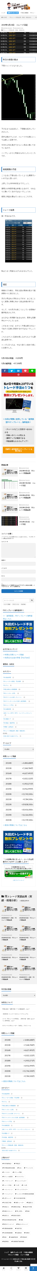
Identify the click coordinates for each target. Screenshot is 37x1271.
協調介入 (30, 1202)
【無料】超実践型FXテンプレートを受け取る (18, 450)
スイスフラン (20, 1176)
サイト (3, 576)
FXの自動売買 (8, 709)
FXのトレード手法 (9, 705)
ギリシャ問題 (18, 1172)
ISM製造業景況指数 (9, 1168)
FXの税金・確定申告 (10, 723)
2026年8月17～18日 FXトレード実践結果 (26, 978)
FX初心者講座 (24, 13)
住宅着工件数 (7, 1202)
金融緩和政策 (14, 1237)
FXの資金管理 (8, 677)
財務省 (27, 1233)
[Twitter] (11, 371)
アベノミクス (29, 1168)
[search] (32, 600)
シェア (11, 1269)
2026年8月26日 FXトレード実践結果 (27, 919)
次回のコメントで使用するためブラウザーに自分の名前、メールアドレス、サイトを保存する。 (18, 586)
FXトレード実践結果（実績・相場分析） (21, 17)
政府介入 (6, 1215)
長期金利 (24, 1237)
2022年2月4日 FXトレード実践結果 (27, 509)
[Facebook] (4, 371)
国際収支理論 (16, 1207)
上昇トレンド (7, 1198)
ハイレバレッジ (8, 1189)
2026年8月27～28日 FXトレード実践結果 (9, 919)
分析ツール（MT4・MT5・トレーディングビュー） (17, 714)
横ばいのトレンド (23, 1224)
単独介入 (6, 1207)
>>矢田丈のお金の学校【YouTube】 (16, 658)
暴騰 (21, 1220)
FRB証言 (18, 1163)
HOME (5, 17)
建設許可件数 (28, 1207)
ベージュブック (8, 1194)
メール (4, 568)
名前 (3, 560)
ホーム (3, 1269)
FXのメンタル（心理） (11, 693)
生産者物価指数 (8, 1233)
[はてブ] (18, 371)
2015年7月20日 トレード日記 (27, 484)
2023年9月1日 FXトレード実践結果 (27, 472)
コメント (4, 541)
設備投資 (19, 1233)
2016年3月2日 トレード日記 (27, 523)
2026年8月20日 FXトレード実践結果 (27, 958)
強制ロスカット (8, 1211)
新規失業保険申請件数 (10, 1220)
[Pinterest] (18, 375)
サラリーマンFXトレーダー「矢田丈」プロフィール (16, 1025)
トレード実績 (7, 604)
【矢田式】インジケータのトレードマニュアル (15, 1014)
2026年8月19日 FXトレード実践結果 (9, 978)
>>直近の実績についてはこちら (15, 825)
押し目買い (20, 1211)
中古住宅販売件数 (20, 1198)
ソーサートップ (8, 1181)
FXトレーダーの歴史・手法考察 (13, 681)
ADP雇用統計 (7, 1163)
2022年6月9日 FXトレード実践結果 (27, 496)
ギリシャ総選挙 (8, 1176)
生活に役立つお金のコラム (12, 736)
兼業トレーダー (19, 1202)
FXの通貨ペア (8, 719)
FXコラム (7, 685)
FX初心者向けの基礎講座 (11, 689)
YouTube (23, 604)
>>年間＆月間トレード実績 (13, 655)
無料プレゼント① (13, 13)
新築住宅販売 (16, 1215)
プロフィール (16, 604)
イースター (7, 1172)
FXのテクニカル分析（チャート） (14, 697)
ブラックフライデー (22, 1189)
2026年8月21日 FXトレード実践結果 (9, 958)
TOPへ (33, 1269)
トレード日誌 (7, 1185)
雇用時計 (6, 1241)
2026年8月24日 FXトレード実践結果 (27, 939)
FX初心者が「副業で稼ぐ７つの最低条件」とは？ (16, 1009)
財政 (5, 1237)
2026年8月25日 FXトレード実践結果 (9, 939)
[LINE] (32, 371)
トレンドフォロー (22, 1181)
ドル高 (25, 1185)
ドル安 (17, 1185)
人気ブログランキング (18, 880)
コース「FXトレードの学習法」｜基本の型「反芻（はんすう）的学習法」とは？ (18, 1019)
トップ (3, 13)
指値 (28, 1211)
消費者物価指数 (8, 1228)
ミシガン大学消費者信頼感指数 (25, 1194)
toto (20, 1168)
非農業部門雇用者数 (18, 1241)
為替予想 (19, 1228)
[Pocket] (25, 371)
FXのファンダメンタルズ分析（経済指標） (16, 701)
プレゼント (18, 1269)
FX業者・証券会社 (9, 727)
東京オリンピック (9, 1224)
